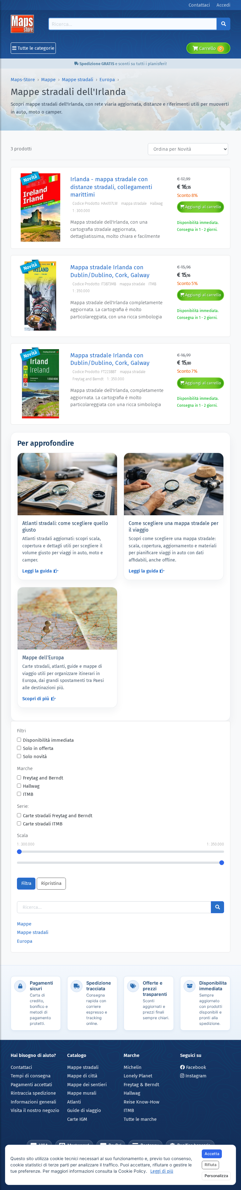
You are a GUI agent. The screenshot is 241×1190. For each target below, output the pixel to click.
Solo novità (35, 756)
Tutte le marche (140, 1119)
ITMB (28, 794)
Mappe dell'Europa (43, 658)
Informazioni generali (33, 1102)
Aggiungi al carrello (202, 206)
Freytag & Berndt (141, 1084)
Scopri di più (35, 698)
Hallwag (31, 786)
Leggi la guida (37, 571)
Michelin (133, 1067)
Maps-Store (23, 79)
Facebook (195, 1067)
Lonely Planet (138, 1076)
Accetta (212, 1153)
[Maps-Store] (23, 24)
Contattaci (21, 1067)
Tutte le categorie (35, 48)
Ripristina (51, 883)
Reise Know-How (141, 1102)
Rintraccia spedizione (33, 1093)
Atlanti (74, 1102)
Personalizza (216, 1175)
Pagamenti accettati (31, 1084)
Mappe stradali (77, 79)
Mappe (48, 79)
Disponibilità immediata (48, 740)
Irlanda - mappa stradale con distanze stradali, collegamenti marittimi (111, 187)
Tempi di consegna (31, 1076)
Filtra (26, 883)
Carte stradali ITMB (42, 824)
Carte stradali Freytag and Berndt (57, 815)
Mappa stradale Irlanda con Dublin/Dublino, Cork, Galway (109, 271)
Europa (107, 79)
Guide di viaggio (84, 1110)
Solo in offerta (38, 748)
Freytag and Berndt (43, 778)
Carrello (210, 48)
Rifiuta (211, 1164)
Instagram (195, 1076)
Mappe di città (82, 1076)
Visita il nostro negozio (35, 1110)
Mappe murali (81, 1093)
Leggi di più (161, 1171)
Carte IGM (77, 1119)
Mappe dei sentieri (87, 1084)
